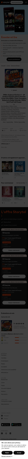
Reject (7, 452)
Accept (19, 452)
